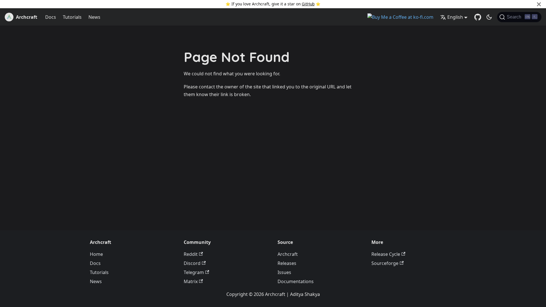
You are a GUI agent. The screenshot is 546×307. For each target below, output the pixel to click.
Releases (287, 263)
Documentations (296, 281)
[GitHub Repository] (478, 17)
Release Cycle (385, 254)
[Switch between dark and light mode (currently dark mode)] (489, 17)
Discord (192, 263)
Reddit (191, 254)
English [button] (455, 17)
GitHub (308, 4)
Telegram (194, 272)
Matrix (191, 281)
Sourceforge (384, 263)
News (94, 17)
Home (96, 254)
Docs (50, 17)
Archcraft (288, 254)
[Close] (539, 4)
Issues (284, 272)
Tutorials (72, 17)
